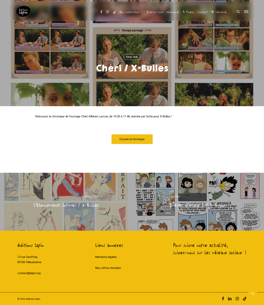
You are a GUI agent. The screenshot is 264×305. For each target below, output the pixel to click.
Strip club (132, 57)
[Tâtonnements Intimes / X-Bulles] (66, 202)
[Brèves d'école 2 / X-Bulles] (198, 202)
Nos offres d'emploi (108, 268)
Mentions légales (106, 257)
